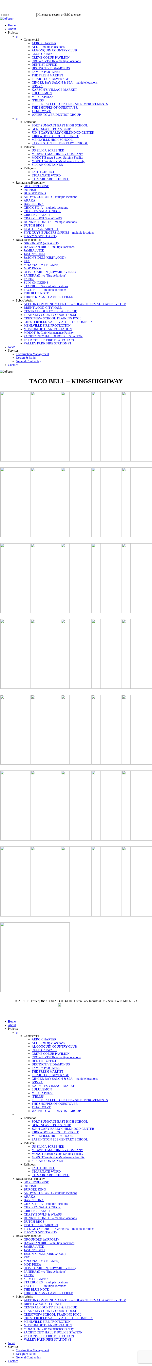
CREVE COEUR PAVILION (51, 1053)
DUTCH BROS (34, 1221)
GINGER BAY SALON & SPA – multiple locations (65, 1078)
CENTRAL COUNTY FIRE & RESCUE (50, 1307)
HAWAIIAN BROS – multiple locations (49, 1243)
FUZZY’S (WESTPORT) (40, 1232)
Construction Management (32, 1350)
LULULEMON (42, 1089)
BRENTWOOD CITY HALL (43, 1303)
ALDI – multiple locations (48, 1043)
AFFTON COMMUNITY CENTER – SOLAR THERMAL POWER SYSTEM (75, 1300)
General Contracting (28, 1357)
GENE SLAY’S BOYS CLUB (51, 1125)
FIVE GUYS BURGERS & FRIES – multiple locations (59, 1228)
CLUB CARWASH (44, 1050)
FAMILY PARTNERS (46, 1068)
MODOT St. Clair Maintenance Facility (49, 1328)
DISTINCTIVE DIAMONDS (51, 1064)
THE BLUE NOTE (36, 1289)
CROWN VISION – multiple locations (56, 1057)
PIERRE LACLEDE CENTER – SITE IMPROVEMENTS (70, 1100)
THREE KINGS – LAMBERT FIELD (48, 1293)
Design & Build (26, 1353)
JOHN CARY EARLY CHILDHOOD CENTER (63, 1128)
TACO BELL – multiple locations (45, 1286)
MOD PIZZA (32, 1264)
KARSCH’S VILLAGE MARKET (54, 1085)
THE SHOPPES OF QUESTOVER (55, 1103)
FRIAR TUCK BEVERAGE (50, 1075)
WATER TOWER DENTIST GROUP (56, 1110)
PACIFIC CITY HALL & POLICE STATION (53, 1332)
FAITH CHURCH (43, 1168)
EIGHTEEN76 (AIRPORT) (41, 1225)
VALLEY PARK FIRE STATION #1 (47, 1339)
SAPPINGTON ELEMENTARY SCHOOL (60, 1139)
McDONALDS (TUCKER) (41, 1261)
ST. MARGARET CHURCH (50, 1175)
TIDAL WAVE (41, 1107)
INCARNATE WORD (46, 1171)
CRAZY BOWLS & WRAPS (43, 1214)
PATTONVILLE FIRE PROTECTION (49, 1336)
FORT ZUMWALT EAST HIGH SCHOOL (60, 1121)
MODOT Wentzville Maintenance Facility (58, 1157)
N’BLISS (38, 1096)
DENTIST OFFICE (44, 1060)
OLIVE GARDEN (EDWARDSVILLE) (50, 1268)
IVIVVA (37, 1082)
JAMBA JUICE (34, 1246)
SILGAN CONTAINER (47, 1161)
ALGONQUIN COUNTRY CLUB (54, 1046)
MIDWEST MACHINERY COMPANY (57, 1150)
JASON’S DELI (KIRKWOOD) (45, 1253)
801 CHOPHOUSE (36, 1182)
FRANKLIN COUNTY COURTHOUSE (50, 1311)
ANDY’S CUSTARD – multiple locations (50, 1193)
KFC (27, 1257)
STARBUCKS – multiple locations (46, 1282)
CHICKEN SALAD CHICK (42, 1207)
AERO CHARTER (44, 1039)
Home (12, 1021)
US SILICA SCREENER (48, 1146)
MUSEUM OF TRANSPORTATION (48, 1325)
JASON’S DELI (34, 1250)
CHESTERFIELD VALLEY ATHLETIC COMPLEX (58, 1318)
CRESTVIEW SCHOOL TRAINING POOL (53, 1314)
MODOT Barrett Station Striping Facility (57, 1153)
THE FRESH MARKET (47, 1071)
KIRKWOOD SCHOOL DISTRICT (55, 1132)
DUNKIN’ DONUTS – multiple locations (50, 1218)
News (11, 1343)
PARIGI (29, 1275)
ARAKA (29, 1196)
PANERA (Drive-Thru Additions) (45, 1271)
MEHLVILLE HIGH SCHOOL (52, 1136)
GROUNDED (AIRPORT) (41, 1239)
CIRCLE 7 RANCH (37, 1211)
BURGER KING (35, 1189)
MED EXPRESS (42, 1093)
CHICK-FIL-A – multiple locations (46, 1203)
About (12, 1025)
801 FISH (30, 1186)
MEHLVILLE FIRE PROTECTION (47, 1321)
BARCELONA (34, 1200)
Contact (13, 1361)
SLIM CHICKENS (36, 1278)
